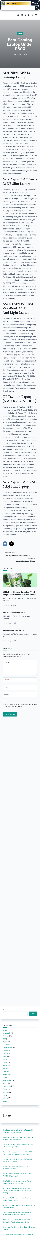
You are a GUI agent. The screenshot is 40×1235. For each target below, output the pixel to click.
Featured (6, 1092)
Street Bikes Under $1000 (13, 630)
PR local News (12, 3)
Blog (4, 1030)
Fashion (5, 1051)
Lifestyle (6, 1071)
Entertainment (7, 1048)
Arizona (5, 1098)
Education (6, 1045)
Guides (5, 1062)
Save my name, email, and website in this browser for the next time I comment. (20, 705)
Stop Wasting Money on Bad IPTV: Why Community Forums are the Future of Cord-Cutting (18, 1190)
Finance (5, 1054)
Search (5, 1010)
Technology (7, 1086)
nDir (14, 54)
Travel (5, 1089)
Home (5, 1068)
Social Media (7, 1080)
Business (6, 1036)
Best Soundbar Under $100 (14, 612)
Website (6, 695)
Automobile (6, 1033)
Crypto (5, 1042)
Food (4, 1056)
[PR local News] (3, 3)
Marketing (6, 1074)
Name (6, 680)
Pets (4, 1077)
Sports (5, 1083)
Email (6, 687)
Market (20, 33)
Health (5, 1065)
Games (5, 1059)
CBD (4, 1039)
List (4, 1095)
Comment (7, 662)
